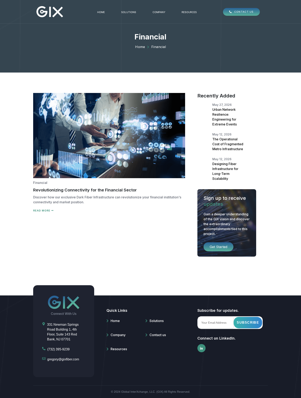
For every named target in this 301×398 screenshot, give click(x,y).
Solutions (128, 12)
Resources (189, 12)
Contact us (157, 335)
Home (101, 12)
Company (159, 12)
